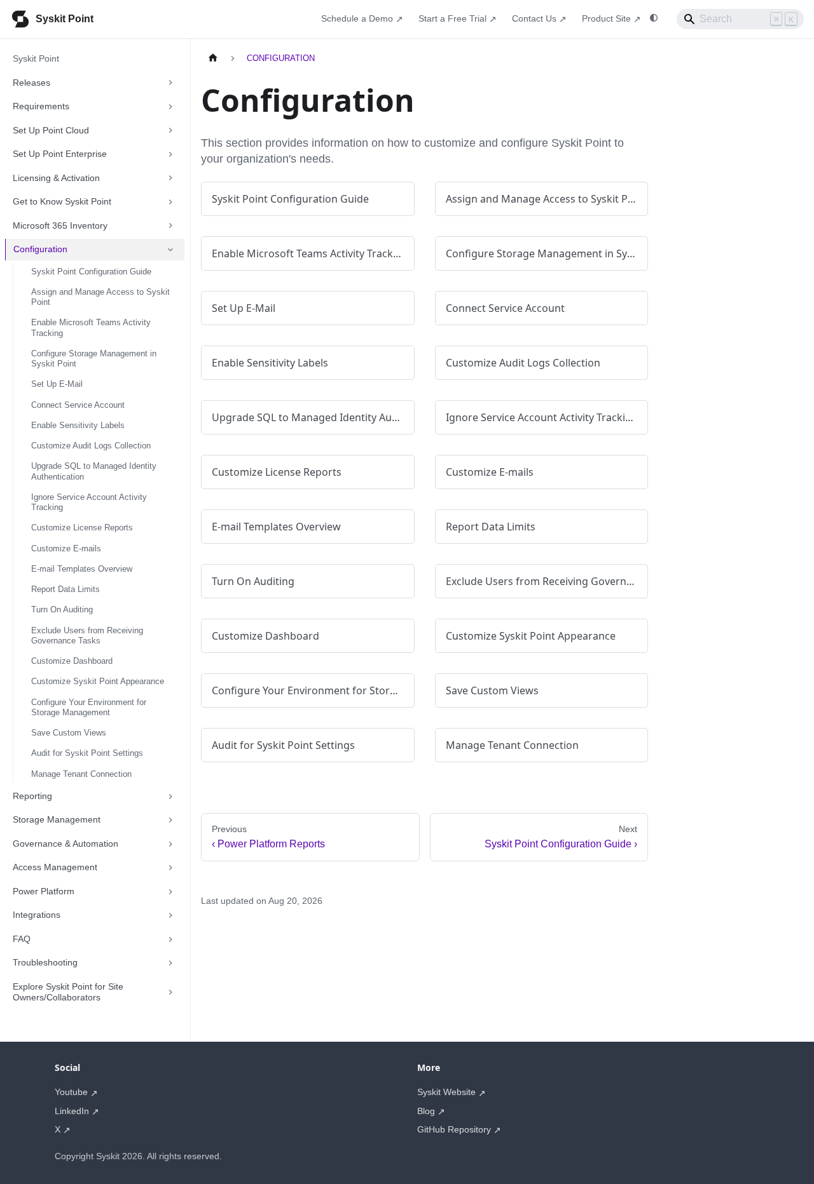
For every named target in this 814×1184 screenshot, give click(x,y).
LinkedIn (72, 1111)
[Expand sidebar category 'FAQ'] (170, 939)
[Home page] (213, 58)
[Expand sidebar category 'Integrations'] (170, 915)
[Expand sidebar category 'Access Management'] (170, 867)
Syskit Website (446, 1092)
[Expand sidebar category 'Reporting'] (170, 796)
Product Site (606, 18)
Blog (426, 1111)
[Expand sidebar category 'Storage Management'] (170, 820)
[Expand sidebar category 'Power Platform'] (170, 892)
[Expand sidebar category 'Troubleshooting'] (170, 963)
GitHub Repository (454, 1129)
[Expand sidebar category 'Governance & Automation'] (170, 844)
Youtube (71, 1092)
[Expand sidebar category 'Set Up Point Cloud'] (170, 131)
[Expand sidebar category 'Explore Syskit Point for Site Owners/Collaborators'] (170, 992)
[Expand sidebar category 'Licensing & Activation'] (170, 178)
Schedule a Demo (357, 18)
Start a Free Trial (452, 18)
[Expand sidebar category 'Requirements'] (170, 107)
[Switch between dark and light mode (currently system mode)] (654, 18)
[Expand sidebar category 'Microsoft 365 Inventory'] (170, 226)
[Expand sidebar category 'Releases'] (170, 83)
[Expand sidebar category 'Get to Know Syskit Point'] (170, 202)
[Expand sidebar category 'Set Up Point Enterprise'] (170, 154)
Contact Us (534, 18)
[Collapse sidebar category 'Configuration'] (170, 249)
